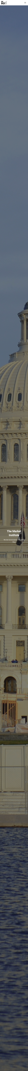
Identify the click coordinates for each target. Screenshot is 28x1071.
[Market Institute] (4, 3)
